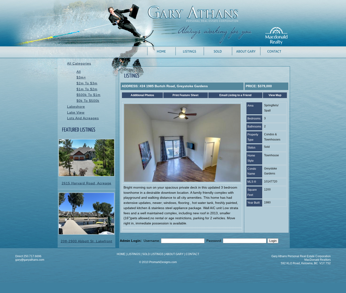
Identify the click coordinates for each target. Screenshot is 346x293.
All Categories (79, 63)
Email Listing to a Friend (235, 95)
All (78, 72)
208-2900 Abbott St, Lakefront (86, 241)
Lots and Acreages (83, 118)
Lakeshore (76, 106)
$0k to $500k (87, 101)
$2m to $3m (86, 83)
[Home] (161, 54)
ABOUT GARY (174, 254)
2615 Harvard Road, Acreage (86, 183)
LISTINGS (133, 254)
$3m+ (81, 77)
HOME (121, 254)
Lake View (75, 112)
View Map (275, 95)
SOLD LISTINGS (152, 254)
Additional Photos (142, 95)
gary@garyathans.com (29, 259)
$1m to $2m (86, 89)
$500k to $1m (88, 95)
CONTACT (192, 254)
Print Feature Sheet (185, 95)
